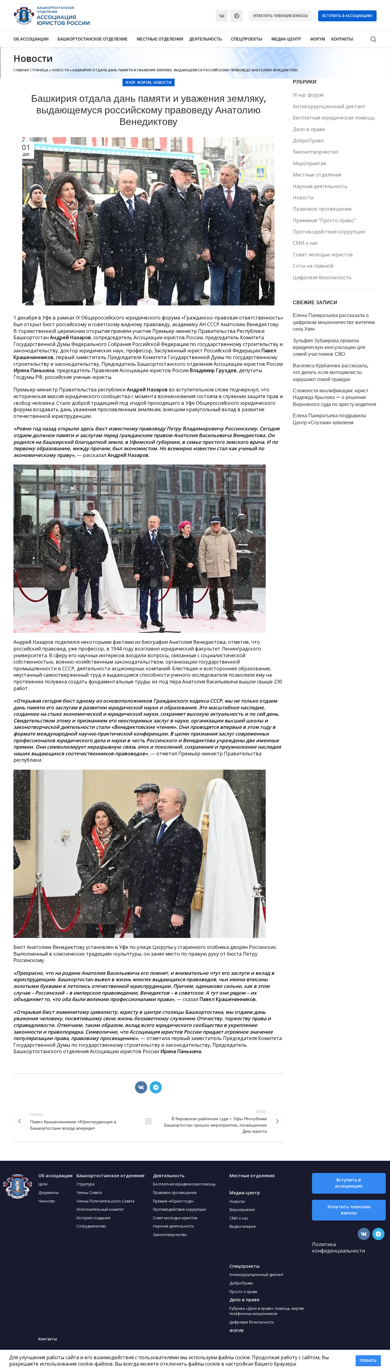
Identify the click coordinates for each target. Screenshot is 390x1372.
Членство (46, 1201)
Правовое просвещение (322, 208)
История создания (93, 1218)
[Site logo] (51, 15)
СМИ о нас (305, 243)
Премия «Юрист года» (173, 1201)
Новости (60, 70)
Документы (48, 1192)
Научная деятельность (320, 186)
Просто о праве (243, 1291)
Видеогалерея (242, 1226)
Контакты (47, 1339)
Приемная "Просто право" (324, 220)
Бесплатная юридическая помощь (334, 117)
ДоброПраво (308, 140)
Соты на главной (313, 265)
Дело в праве (309, 129)
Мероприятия (309, 163)
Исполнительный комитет (100, 1209)
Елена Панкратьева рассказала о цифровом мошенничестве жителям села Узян (334, 322)
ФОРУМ (236, 1330)
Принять (368, 1360)
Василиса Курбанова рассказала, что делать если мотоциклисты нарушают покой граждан (330, 372)
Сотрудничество (91, 1226)
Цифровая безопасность (322, 277)
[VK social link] (222, 16)
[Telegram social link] (236, 16)
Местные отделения (317, 174)
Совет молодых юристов (323, 254)
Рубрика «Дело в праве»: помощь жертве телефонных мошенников (266, 1311)
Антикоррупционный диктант (329, 106)
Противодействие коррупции (329, 231)
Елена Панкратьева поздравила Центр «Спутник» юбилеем (329, 419)
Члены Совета (89, 1192)
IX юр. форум (138, 82)
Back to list (148, 1121)
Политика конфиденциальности (338, 1247)
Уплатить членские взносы (280, 15)
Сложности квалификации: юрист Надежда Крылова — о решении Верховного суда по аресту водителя (334, 397)
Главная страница (30, 70)
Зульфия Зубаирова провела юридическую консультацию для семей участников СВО (329, 347)
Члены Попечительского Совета (105, 1201)
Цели (43, 1184)
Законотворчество (316, 151)
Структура (85, 1184)
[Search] (373, 39)
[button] (349, 1183)
